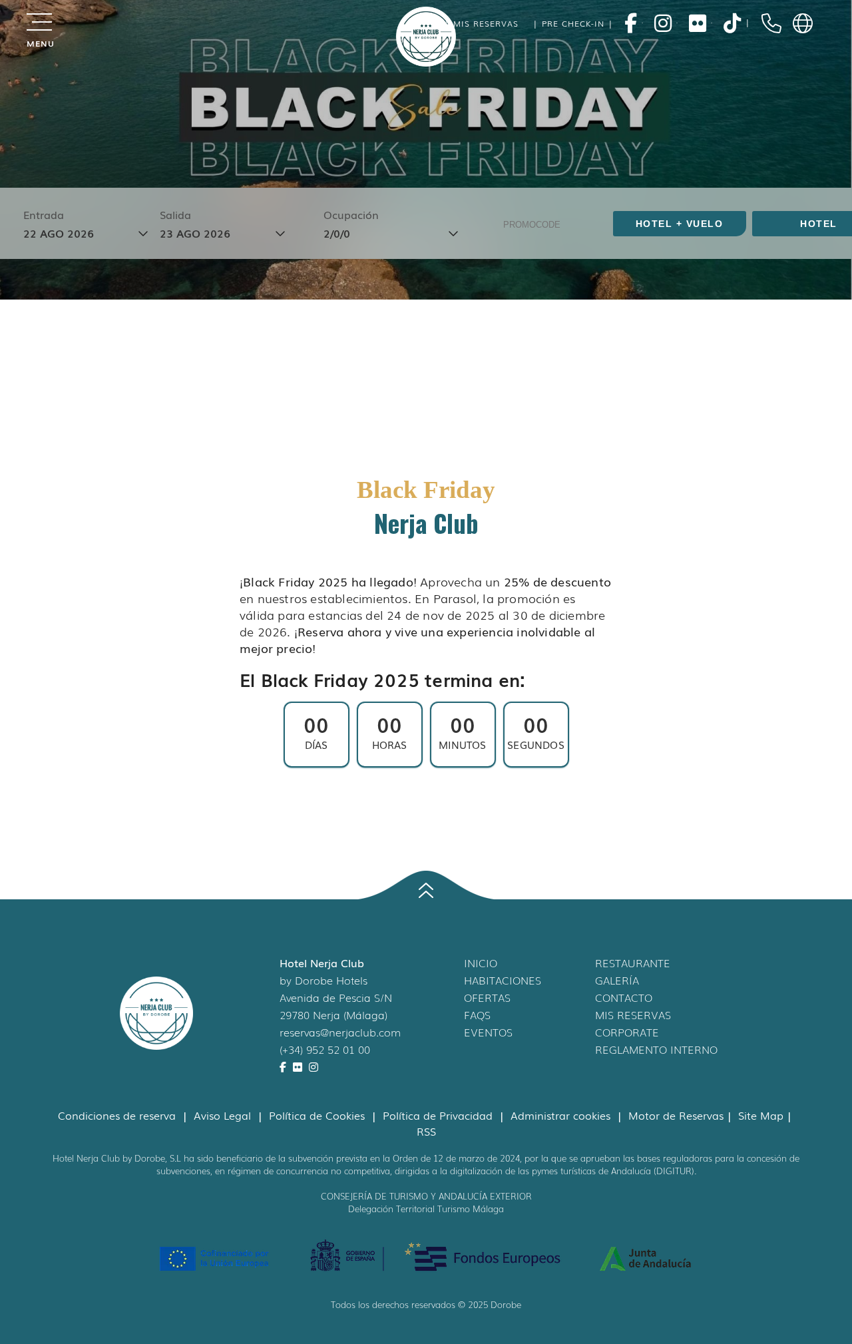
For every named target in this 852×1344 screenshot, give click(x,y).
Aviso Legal (224, 1115)
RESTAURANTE (632, 963)
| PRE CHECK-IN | (571, 23)
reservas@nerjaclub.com (340, 1032)
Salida (175, 214)
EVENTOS (488, 1032)
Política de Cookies (318, 1115)
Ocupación (351, 214)
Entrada (43, 214)
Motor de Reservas (676, 1115)
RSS (426, 1131)
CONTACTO (623, 997)
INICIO (480, 963)
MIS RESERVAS (633, 1014)
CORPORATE (627, 1032)
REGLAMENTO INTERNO (656, 1049)
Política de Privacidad (439, 1115)
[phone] (771, 23)
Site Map (760, 1115)
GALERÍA (617, 980)
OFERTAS (487, 997)
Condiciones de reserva (118, 1115)
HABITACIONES (502, 980)
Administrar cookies (562, 1115)
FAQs (477, 1014)
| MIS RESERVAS (480, 23)
